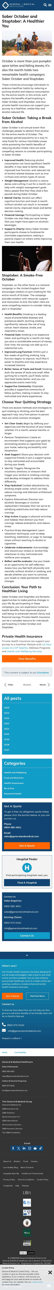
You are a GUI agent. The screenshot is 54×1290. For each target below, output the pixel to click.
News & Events (27, 1167)
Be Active (9, 788)
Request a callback (11, 1038)
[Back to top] (27, 955)
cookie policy (37, 1282)
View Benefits (27, 658)
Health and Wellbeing (15, 772)
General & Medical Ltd (11, 1105)
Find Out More (37, 996)
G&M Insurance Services (12, 1129)
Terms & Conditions (26, 1179)
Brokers (17, 1161)
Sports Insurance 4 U (11, 1117)
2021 (6, 728)
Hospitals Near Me (11, 1173)
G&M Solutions (8, 1113)
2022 (6, 723)
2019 (6, 739)
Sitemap (25, 1185)
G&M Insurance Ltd (10, 1109)
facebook (13, 1148)
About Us (7, 1161)
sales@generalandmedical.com (21, 836)
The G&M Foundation (11, 1132)
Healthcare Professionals (32, 1173)
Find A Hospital (27, 882)
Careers (34, 1161)
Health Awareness (14, 783)
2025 (6, 707)
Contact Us (27, 935)
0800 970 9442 (12, 922)
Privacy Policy (9, 1179)
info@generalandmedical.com (20, 928)
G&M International (10, 1121)
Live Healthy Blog (10, 1167)
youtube (35, 1148)
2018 (6, 744)
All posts (12, 698)
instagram (29, 1148)
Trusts (25, 1161)
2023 (6, 718)
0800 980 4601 (12, 827)
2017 (6, 750)
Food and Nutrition (14, 777)
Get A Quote (27, 845)
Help (17, 1185)
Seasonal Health (12, 793)
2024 (6, 713)
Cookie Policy (42, 1179)
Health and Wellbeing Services (24, 651)
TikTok (40, 1148)
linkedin (24, 1148)
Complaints (8, 1185)
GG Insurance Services (11, 1125)
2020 (6, 734)
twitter (18, 1148)
